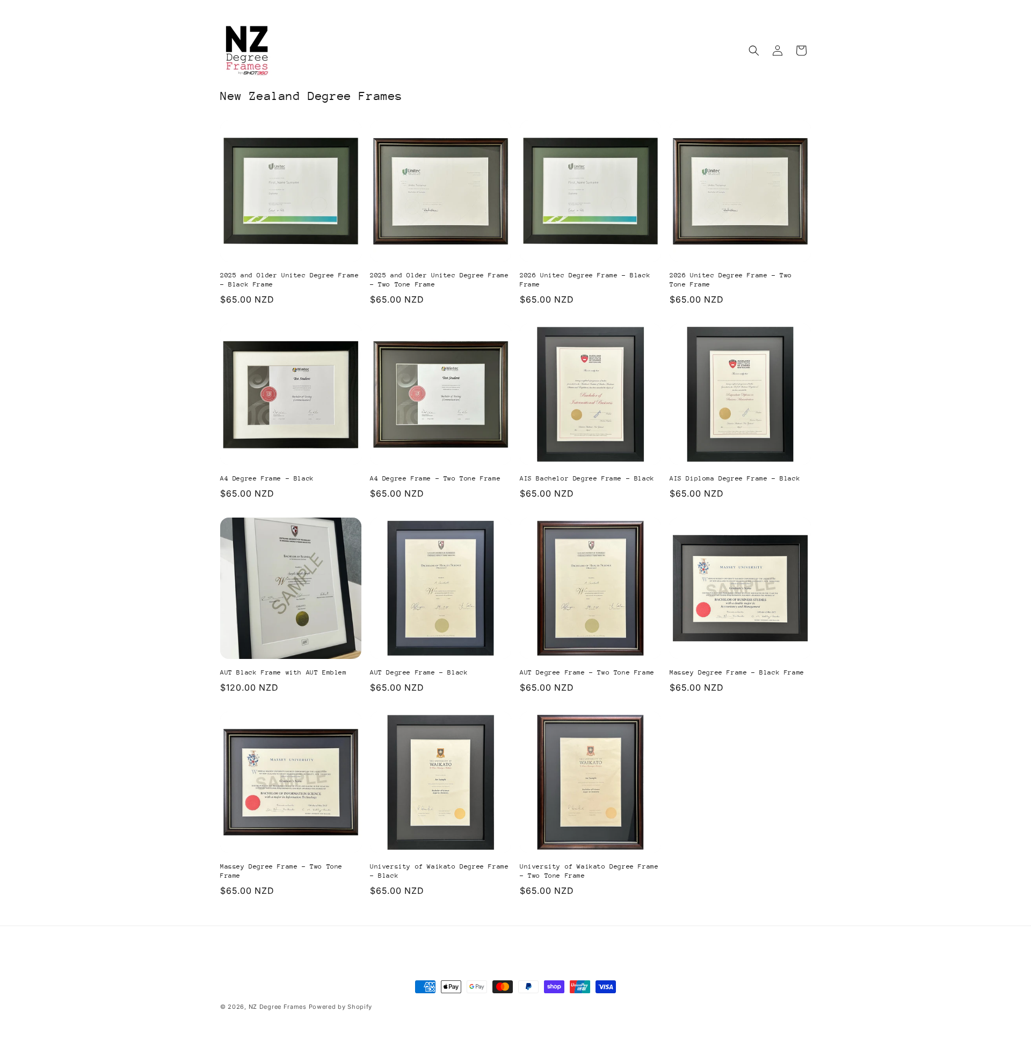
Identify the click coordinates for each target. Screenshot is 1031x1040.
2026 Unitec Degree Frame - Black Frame (585, 279)
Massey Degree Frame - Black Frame (737, 672)
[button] (754, 50)
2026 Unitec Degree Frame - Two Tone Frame (731, 279)
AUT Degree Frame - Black (419, 672)
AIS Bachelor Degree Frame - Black (587, 478)
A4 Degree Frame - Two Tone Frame (435, 478)
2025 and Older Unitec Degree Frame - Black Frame (289, 279)
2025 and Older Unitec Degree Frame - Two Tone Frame (439, 279)
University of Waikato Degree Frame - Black (439, 871)
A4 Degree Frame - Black (267, 478)
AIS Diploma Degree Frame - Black (735, 478)
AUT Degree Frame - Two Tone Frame (587, 672)
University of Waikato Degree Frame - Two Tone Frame (589, 871)
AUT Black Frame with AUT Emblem (283, 672)
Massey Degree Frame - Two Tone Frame (281, 871)
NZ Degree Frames (278, 1006)
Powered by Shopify (341, 1006)
